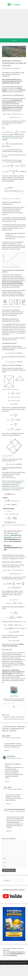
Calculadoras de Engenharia (17, 700)
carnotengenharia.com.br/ (9, 703)
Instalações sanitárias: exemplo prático (14, 717)
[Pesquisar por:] (14, 880)
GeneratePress (23, 962)
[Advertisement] (14, 24)
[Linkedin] (14, 706)
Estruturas (6, 715)
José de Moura (11, 756)
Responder (6, 750)
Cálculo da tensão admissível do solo (14, 719)
